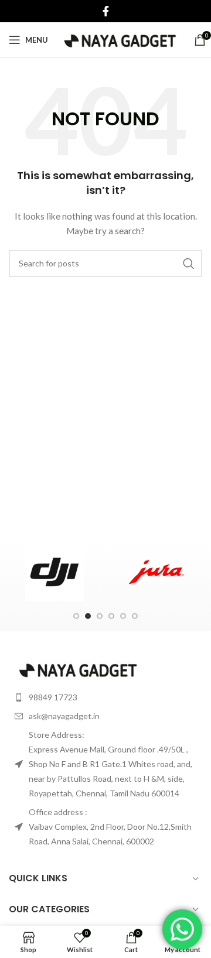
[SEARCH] (188, 263)
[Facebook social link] (106, 11)
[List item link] (105, 697)
